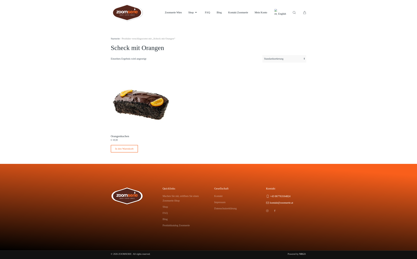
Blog (219, 12)
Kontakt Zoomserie (238, 12)
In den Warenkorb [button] (124, 148)
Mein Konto (261, 12)
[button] (294, 12)
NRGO (302, 254)
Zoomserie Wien (173, 12)
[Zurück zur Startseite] (127, 12)
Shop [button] (191, 12)
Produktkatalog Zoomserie (176, 225)
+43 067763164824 (280, 196)
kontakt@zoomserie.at (281, 202)
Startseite (115, 38)
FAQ (207, 12)
